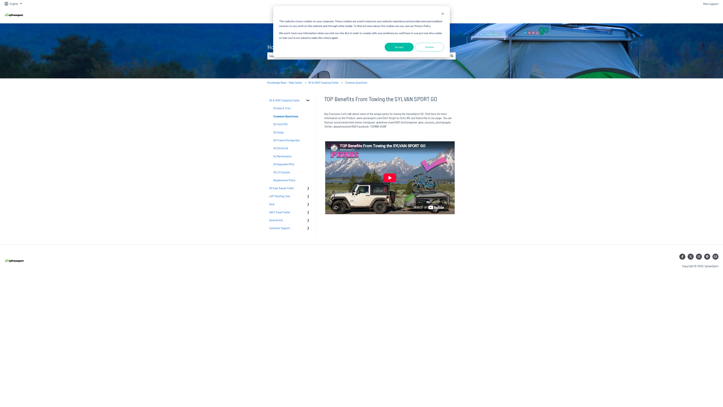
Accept (399, 47)
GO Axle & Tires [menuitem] (282, 108)
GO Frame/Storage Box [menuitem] (286, 140)
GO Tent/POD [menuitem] (280, 124)
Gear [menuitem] (272, 204)
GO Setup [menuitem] (278, 132)
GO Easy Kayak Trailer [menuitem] (281, 188)
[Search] (452, 56)
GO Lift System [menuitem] (281, 172)
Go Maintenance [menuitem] (282, 156)
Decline (429, 47)
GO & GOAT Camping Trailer (323, 82)
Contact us (708, 15)
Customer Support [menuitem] (279, 228)
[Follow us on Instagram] (699, 257)
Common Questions (356, 82)
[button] (308, 100)
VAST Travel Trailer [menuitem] (279, 212)
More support (710, 3)
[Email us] (715, 257)
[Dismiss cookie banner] (442, 14)
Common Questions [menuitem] (285, 116)
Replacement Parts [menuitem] (284, 180)
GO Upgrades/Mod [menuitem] (283, 164)
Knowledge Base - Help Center (284, 82)
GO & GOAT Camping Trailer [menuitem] (284, 100)
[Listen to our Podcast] (707, 257)
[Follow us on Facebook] (682, 257)
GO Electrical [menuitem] (280, 148)
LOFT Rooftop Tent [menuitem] (279, 196)
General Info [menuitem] (276, 220)
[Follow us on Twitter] (691, 257)
